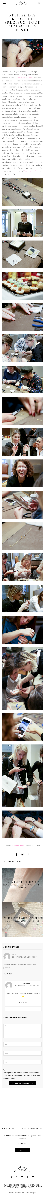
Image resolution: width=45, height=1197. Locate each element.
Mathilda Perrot (18, 845)
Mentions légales (31, 1193)
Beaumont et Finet (24, 78)
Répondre (8, 974)
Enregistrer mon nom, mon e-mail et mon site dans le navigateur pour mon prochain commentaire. (21, 1075)
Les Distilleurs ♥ (19, 1193)
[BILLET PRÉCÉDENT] (22, 1101)
